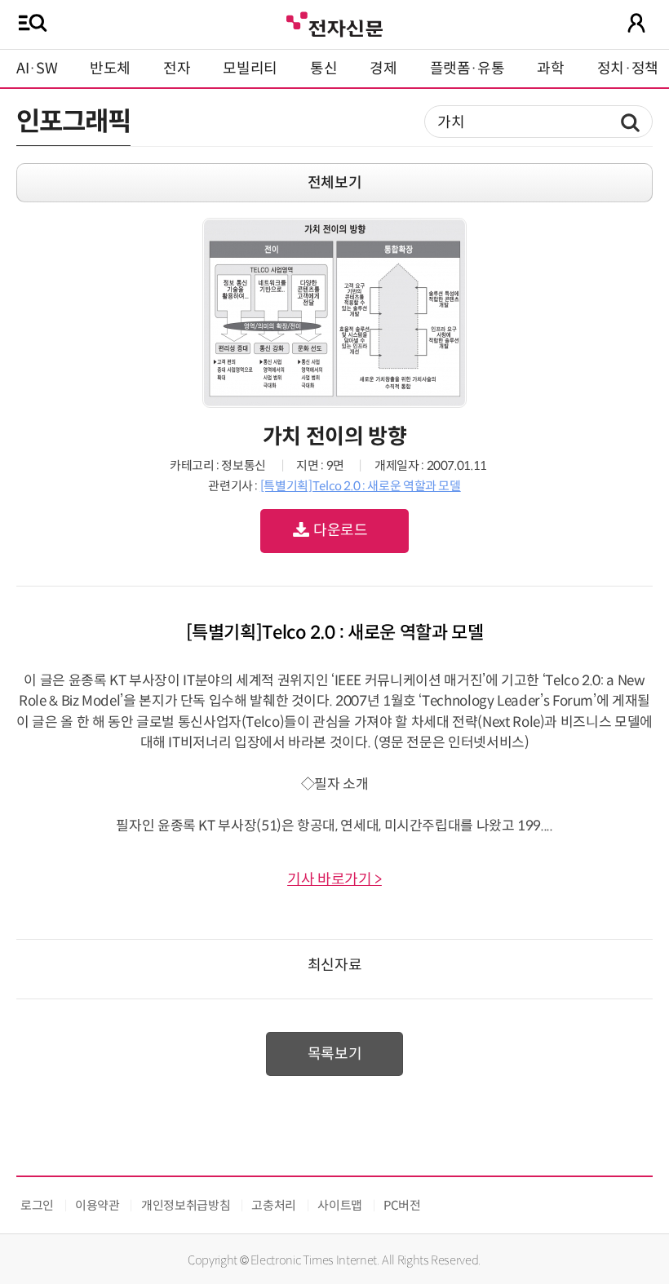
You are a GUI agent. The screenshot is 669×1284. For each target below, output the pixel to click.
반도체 (110, 68)
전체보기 (335, 183)
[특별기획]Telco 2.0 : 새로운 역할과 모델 (360, 486)
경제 (383, 68)
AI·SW (36, 68)
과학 (550, 68)
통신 (323, 68)
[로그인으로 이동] (636, 23)
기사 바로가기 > (334, 879)
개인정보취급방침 (185, 1205)
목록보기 (335, 1054)
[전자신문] (334, 22)
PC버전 (402, 1205)
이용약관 (97, 1205)
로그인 (37, 1205)
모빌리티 (250, 68)
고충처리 (273, 1205)
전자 (176, 68)
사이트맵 (339, 1205)
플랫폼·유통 (467, 68)
